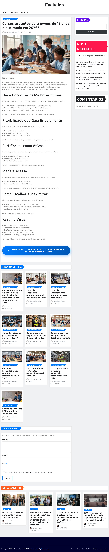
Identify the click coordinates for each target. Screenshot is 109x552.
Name (4, 455)
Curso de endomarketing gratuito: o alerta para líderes (59, 294)
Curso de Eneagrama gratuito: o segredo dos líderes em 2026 (36, 294)
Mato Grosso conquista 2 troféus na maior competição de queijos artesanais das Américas (68, 517)
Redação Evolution (11, 32)
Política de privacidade (100, 549)
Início (5, 12)
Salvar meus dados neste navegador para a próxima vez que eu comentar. (28, 472)
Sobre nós (80, 549)
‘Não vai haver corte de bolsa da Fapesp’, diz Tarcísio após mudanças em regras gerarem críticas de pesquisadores (90, 64)
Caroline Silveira (10, 521)
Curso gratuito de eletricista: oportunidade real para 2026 (35, 372)
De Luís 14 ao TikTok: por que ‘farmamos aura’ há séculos (12, 514)
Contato (24, 12)
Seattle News (35, 549)
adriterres (8, 306)
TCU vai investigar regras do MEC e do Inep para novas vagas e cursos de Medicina (95, 516)
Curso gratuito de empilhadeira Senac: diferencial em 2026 (36, 335)
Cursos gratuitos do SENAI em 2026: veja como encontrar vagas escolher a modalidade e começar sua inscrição (91, 86)
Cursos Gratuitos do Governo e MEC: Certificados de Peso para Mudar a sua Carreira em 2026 (12, 296)
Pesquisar (82, 20)
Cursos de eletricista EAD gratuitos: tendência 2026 (12, 411)
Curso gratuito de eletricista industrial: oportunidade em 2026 (59, 373)
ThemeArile (45, 549)
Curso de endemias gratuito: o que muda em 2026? (11, 335)
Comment (5, 440)
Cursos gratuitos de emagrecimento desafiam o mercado (60, 335)
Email (4, 464)
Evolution (54, 5)
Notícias (14, 12)
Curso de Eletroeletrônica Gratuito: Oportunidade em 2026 (10, 373)
